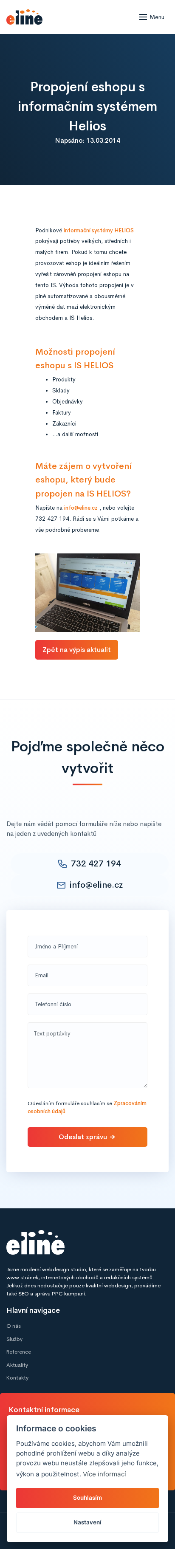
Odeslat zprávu (83, 1136)
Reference (18, 1352)
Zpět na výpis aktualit (76, 649)
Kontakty (17, 1377)
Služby (14, 1339)
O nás (13, 1326)
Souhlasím (87, 1497)
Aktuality (17, 1365)
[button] (154, 17)
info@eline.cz (81, 508)
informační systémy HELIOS (99, 230)
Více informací (104, 1474)
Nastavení (87, 1522)
